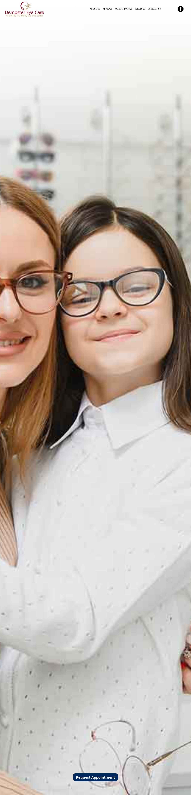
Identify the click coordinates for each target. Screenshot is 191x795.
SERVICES (140, 9)
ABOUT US (95, 9)
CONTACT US (154, 9)
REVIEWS (107, 9)
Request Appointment (95, 777)
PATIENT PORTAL (123, 9)
